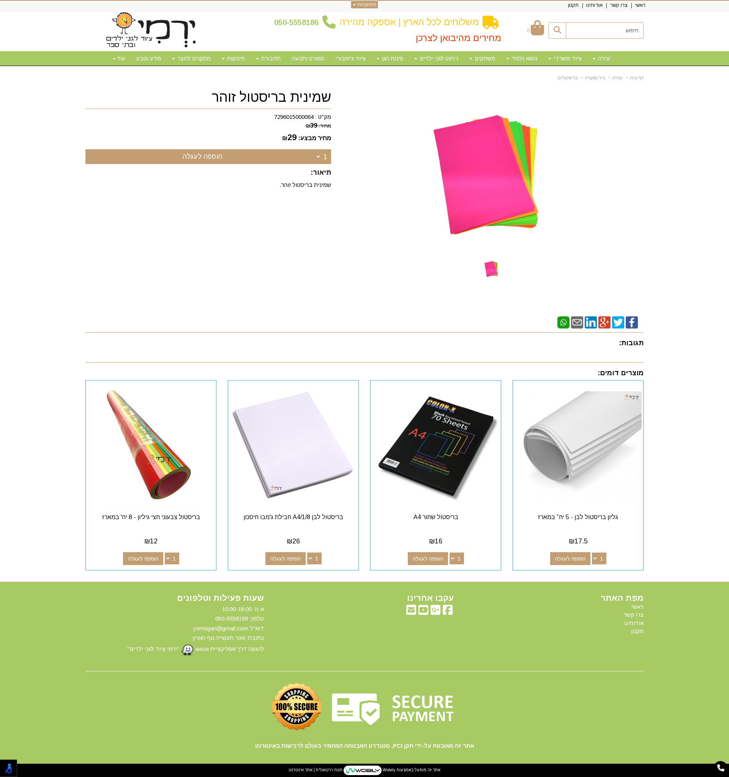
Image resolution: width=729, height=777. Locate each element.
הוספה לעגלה (202, 156)
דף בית (637, 78)
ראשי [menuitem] (640, 5)
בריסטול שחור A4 (435, 517)
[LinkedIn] (591, 322)
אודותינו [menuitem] (594, 5)
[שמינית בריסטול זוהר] (492, 268)
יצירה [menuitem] (603, 58)
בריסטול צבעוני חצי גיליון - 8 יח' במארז (151, 517)
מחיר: (318, 126)
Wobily (389, 770)
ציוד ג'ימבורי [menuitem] (350, 58)
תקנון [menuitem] (573, 5)
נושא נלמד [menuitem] (523, 58)
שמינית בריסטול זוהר (271, 97)
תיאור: (321, 172)
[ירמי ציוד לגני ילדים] (151, 30)
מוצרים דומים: (621, 373)
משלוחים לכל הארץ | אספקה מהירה (409, 22)
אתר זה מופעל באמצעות (364, 770)
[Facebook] (632, 322)
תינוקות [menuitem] (235, 58)
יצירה (617, 78)
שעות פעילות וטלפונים (220, 598)
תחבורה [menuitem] (270, 58)
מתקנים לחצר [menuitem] (193, 58)
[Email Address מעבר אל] (411, 612)
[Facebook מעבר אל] (448, 612)
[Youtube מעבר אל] (423, 612)
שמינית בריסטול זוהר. (305, 185)
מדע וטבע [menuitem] (148, 58)
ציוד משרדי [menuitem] (567, 58)
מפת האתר (622, 598)
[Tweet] (618, 322)
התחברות (366, 4)
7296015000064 (294, 117)
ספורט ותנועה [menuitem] (308, 58)
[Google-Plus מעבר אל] (435, 612)
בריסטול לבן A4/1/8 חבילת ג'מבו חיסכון (293, 517)
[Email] (577, 322)
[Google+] (604, 322)
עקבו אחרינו (430, 598)
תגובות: (631, 343)
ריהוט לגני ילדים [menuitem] (438, 58)
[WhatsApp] (563, 322)
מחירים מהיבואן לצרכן (458, 38)
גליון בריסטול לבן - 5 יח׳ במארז (578, 517)
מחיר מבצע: (314, 138)
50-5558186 (298, 22)
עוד (121, 58)
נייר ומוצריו (595, 78)
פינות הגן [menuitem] (391, 58)
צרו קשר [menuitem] (619, 5)
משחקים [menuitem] (484, 58)
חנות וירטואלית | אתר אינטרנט (315, 770)
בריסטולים (568, 78)
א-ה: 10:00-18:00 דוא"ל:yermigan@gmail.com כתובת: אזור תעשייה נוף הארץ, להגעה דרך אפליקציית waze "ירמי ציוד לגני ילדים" (195, 629)
